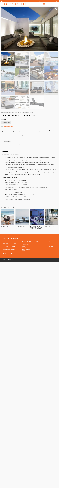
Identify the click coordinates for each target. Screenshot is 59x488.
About (49, 241)
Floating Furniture (25, 247)
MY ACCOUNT (51, 1)
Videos (49, 244)
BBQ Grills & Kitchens (26, 241)
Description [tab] (5, 151)
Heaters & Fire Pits (25, 244)
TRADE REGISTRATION (39, 1)
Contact (49, 247)
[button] (56, 1)
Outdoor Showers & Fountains (26, 250)
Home (2, 112)
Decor (23, 243)
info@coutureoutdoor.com (10, 249)
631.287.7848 (12, 246)
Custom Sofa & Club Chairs (16, 112)
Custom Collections (7, 112)
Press (49, 243)
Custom (36, 241)
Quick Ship (37, 243)
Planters (23, 246)
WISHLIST (46, 1)
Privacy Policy (50, 246)
